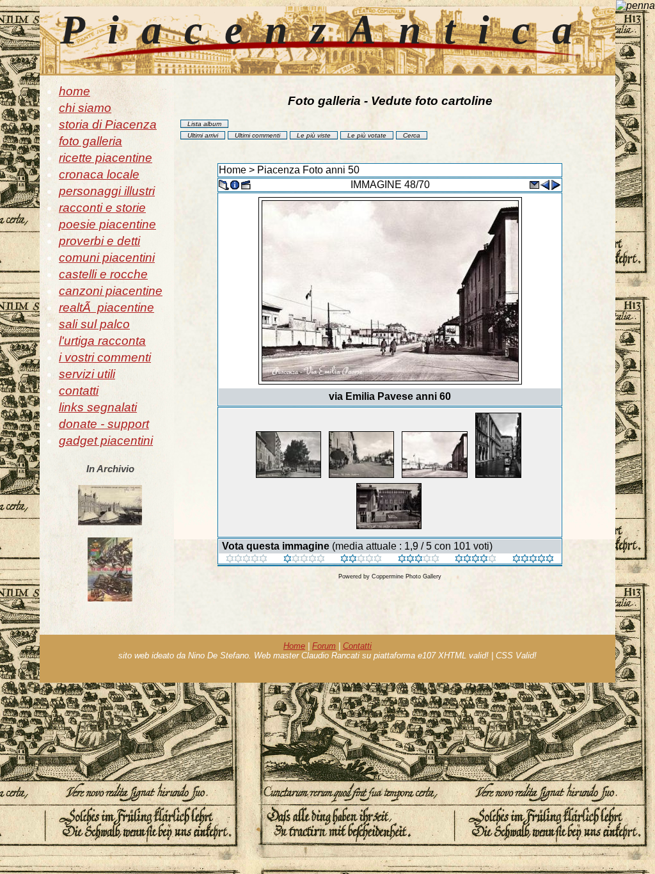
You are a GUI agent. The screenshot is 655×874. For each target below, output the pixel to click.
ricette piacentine (105, 157)
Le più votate (366, 135)
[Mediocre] (304, 559)
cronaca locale (99, 174)
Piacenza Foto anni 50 (308, 169)
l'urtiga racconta (102, 340)
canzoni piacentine (110, 291)
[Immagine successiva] (556, 184)
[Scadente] (246, 559)
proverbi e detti (99, 241)
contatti (79, 390)
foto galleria (90, 141)
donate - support (104, 424)
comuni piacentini (107, 257)
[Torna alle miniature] (224, 184)
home (74, 91)
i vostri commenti (105, 357)
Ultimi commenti (257, 135)
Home (232, 169)
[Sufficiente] (361, 559)
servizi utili (87, 374)
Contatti (357, 646)
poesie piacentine (107, 224)
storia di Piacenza (108, 124)
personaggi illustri (107, 191)
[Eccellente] (475, 559)
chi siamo (85, 108)
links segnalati (98, 407)
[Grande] (533, 559)
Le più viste (314, 135)
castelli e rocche (103, 274)
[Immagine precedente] (545, 184)
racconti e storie (102, 207)
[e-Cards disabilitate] (534, 184)
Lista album (204, 123)
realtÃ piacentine (106, 307)
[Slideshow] (246, 184)
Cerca (411, 135)
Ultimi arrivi (202, 135)
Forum (324, 646)
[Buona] (418, 559)
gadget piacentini (106, 440)
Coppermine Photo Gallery (406, 576)
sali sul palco (94, 324)
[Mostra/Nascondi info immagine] (235, 184)
